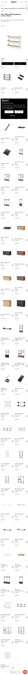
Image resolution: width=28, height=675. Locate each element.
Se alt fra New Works (4, 21)
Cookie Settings (12, 115)
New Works (7, 16)
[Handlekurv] (25, 2)
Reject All (9, 111)
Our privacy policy (10, 108)
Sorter (20, 63)
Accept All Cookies (19, 111)
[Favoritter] (22, 2)
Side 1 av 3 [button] (13, 672)
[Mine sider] (5, 2)
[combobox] (14, 672)
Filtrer (8, 63)
